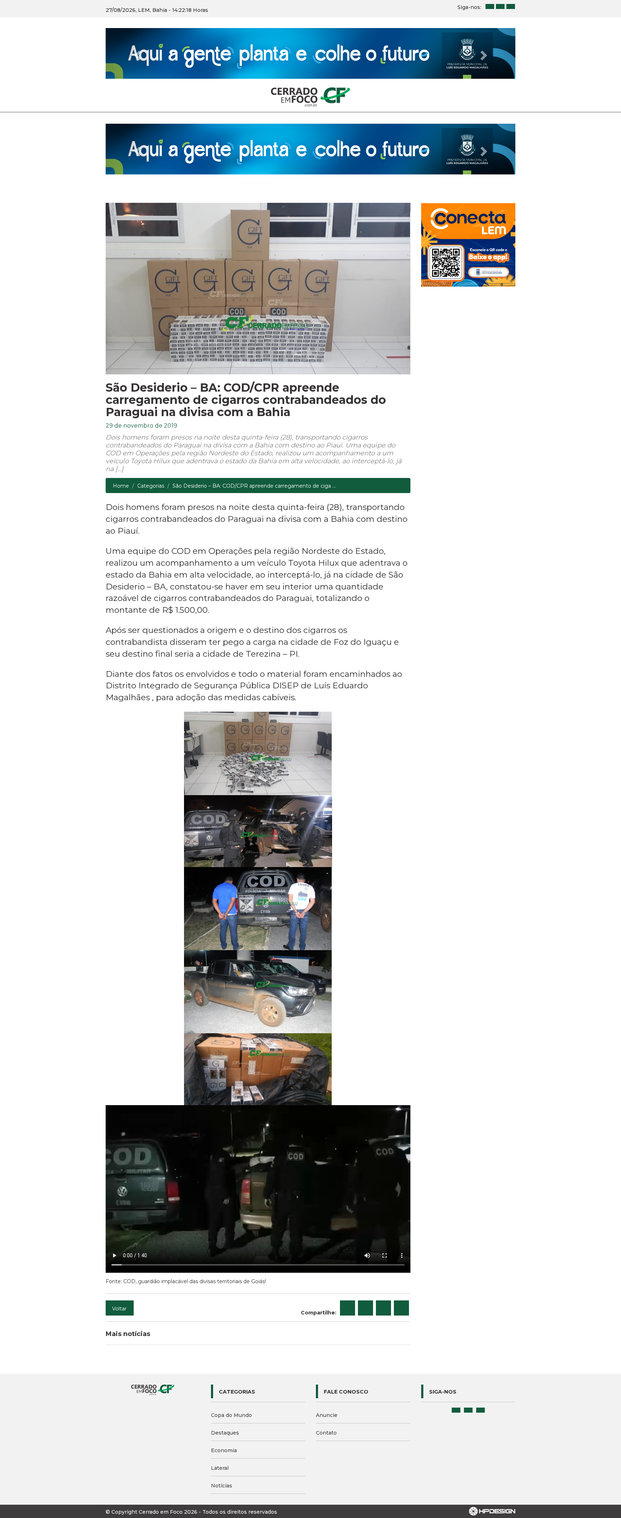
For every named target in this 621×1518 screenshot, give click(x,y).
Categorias (150, 486)
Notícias (221, 1485)
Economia (224, 1450)
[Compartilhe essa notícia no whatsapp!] (401, 1308)
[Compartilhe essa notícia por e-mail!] (383, 1308)
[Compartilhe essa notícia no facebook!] (347, 1308)
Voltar (119, 1308)
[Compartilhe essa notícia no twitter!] (365, 1308)
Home (121, 486)
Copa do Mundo (231, 1415)
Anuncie (326, 1415)
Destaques (225, 1433)
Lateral (220, 1468)
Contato (326, 1433)
